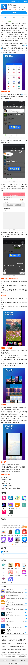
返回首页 (17, 663)
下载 (26, 592)
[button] (12, 544)
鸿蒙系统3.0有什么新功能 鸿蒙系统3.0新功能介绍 (14, 649)
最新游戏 (5, 660)
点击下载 (14, 12)
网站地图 (11, 663)
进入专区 (24, 527)
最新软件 (14, 660)
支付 (5, 486)
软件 (18, 1)
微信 (22, 94)
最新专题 (23, 660)
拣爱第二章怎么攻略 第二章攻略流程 (11, 652)
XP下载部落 (1, 1)
